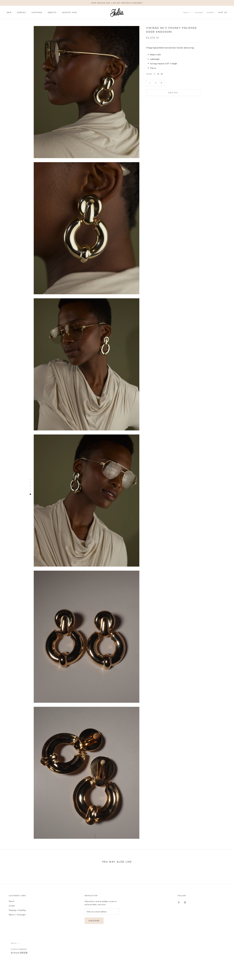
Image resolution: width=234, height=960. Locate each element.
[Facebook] (154, 74)
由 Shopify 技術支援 (19, 952)
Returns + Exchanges (17, 914)
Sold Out (173, 92)
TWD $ (186, 13)
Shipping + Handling (17, 910)
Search (210, 13)
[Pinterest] (161, 74)
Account (199, 13)
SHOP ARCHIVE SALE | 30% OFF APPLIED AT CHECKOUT (116, 3)
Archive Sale (69, 12)
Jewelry (21, 12)
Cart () (222, 12)
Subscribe (94, 920)
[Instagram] (185, 902)
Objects (52, 12)
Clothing (37, 12)
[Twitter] (158, 74)
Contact (12, 905)
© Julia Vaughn (19, 949)
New (9, 12)
